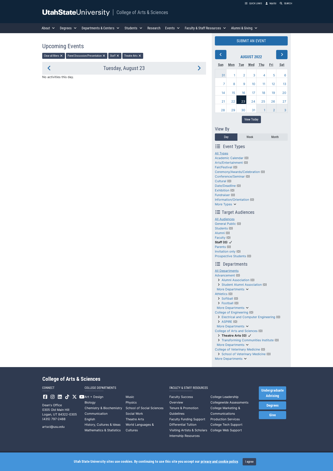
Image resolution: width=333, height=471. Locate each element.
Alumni (220, 233)
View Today (251, 119)
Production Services (225, 419)
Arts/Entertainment (229, 162)
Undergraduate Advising (272, 393)
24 (253, 101)
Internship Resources (184, 436)
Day (226, 137)
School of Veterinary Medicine (244, 354)
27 (284, 101)
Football (227, 303)
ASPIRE (227, 322)
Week (249, 137)
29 (233, 110)
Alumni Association (235, 280)
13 (284, 84)
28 (223, 110)
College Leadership (224, 397)
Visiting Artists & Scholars (188, 430)
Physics (131, 402)
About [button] (46, 28)
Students (221, 228)
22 (233, 101)
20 (284, 93)
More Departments (230, 289)
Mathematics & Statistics (103, 430)
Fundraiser (222, 195)
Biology (90, 402)
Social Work (134, 413)
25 (263, 101)
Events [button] (170, 28)
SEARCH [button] (288, 3)
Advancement (225, 275)
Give (272, 415)
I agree (249, 461)
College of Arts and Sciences (236, 331)
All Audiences (225, 219)
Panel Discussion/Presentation (85, 55)
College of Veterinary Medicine (237, 349)
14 (223, 93)
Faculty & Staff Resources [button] (203, 28)
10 (253, 84)
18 (263, 93)
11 (263, 84)
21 (223, 101)
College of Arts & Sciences (142, 12)
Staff (113, 55)
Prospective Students (230, 256)
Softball (227, 298)
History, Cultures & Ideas (102, 424)
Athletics (221, 294)
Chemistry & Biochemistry (103, 408)
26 (273, 101)
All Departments (227, 271)
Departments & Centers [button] (98, 28)
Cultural (220, 181)
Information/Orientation (232, 199)
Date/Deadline (225, 186)
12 (273, 84)
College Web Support (226, 430)
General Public (225, 224)
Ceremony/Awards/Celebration (237, 172)
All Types (221, 153)
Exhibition (222, 190)
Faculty (220, 237)
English (90, 419)
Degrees (273, 405)
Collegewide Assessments (229, 402)
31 (223, 75)
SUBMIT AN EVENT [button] (251, 41)
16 (243, 93)
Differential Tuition (182, 424)
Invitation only (225, 251)
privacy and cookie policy (219, 461)
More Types (223, 204)
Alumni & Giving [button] (241, 28)
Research (154, 28)
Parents (220, 247)
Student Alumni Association (242, 284)
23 (243, 101)
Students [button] (130, 28)
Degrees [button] (66, 28)
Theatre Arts (131, 55)
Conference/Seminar (230, 176)
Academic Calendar (229, 158)
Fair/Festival (223, 167)
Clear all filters (52, 55)
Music (130, 397)
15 (233, 93)
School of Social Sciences (144, 408)
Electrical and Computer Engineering (248, 317)
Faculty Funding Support (187, 419)
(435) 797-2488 (54, 419)
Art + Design (94, 397)
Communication (96, 413)
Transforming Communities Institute (248, 340)
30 (243, 110)
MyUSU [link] (273, 3)
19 (273, 93)
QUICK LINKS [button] (255, 3)
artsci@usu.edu (53, 427)
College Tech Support (226, 424)
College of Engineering (231, 312)
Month (275, 137)
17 (253, 93)
